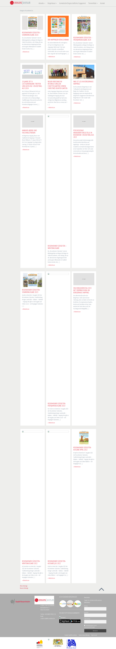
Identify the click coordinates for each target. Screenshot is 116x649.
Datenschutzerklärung (84, 635)
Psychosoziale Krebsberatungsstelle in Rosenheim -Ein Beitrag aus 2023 (83, 133)
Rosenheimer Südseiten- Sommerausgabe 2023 (31, 290)
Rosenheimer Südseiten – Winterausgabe (57, 246)
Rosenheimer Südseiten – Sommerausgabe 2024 (31, 33)
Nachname (86, 612)
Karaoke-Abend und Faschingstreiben (29, 131)
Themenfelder (92, 3)
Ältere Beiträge (23, 586)
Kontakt (102, 3)
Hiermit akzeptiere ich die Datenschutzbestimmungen (90, 626)
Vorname (86, 606)
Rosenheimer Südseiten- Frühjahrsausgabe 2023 (57, 404)
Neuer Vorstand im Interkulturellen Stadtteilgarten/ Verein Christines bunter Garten (57, 85)
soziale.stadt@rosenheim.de (47, 618)
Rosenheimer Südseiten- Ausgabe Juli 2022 (57, 562)
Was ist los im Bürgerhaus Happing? (83, 82)
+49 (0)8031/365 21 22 (50, 614)
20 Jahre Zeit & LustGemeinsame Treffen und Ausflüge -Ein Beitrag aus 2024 (32, 85)
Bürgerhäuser (52, 3)
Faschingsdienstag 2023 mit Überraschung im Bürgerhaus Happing (82, 290)
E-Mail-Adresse (87, 619)
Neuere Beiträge (24, 588)
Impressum (94, 635)
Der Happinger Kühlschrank (58, 39)
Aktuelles (41, 3)
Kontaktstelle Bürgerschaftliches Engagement (72, 3)
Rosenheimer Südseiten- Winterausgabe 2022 (31, 562)
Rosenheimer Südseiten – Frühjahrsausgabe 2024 (82, 38)
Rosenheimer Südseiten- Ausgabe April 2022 (82, 448)
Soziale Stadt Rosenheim (70, 635)
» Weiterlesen (25, 52)
